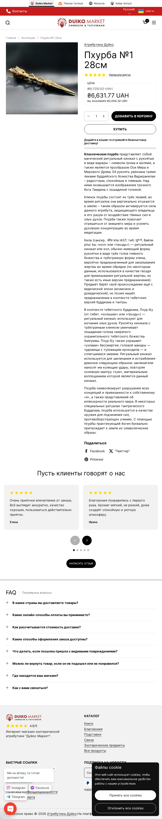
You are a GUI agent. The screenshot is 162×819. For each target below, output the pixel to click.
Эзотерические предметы (104, 745)
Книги (88, 723)
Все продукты (95, 751)
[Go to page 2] (77, 550)
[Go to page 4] (85, 550)
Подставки (92, 734)
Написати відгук (120, 74)
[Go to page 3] (81, 550)
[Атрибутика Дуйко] (81, 22)
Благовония (93, 729)
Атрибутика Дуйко (99, 44)
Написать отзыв (81, 563)
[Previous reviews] (75, 540)
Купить (120, 129)
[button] (7, 22)
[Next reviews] (87, 540)
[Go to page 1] (74, 550)
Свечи (89, 740)
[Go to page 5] (88, 550)
